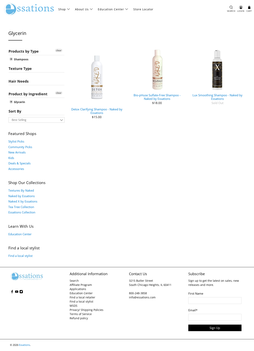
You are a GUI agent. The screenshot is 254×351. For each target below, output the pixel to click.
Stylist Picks (16, 141)
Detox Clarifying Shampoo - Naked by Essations (96, 111)
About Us (82, 9)
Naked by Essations (21, 196)
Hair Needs (19, 81)
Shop (62, 9)
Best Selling (19, 120)
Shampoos (20, 59)
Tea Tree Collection (21, 207)
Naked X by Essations (22, 201)
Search (74, 281)
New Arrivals (17, 152)
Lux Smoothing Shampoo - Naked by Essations (217, 96)
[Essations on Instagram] (21, 292)
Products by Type (24, 51)
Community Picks (20, 147)
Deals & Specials (19, 163)
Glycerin (19, 102)
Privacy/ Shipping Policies (86, 310)
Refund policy (79, 318)
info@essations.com (142, 297)
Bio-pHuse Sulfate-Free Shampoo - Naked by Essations (157, 96)
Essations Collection (21, 212)
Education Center (111, 9)
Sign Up (215, 328)
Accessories (16, 169)
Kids (11, 158)
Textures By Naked (21, 190)
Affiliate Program (81, 285)
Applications (78, 289)
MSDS (73, 306)
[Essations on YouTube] (16, 292)
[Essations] (29, 9)
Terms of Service (81, 314)
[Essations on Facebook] (12, 292)
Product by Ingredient (28, 94)
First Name (195, 293)
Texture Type (20, 68)
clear (59, 50)
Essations (24, 345)
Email (192, 310)
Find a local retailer (82, 297)
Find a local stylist (20, 256)
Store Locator (143, 9)
